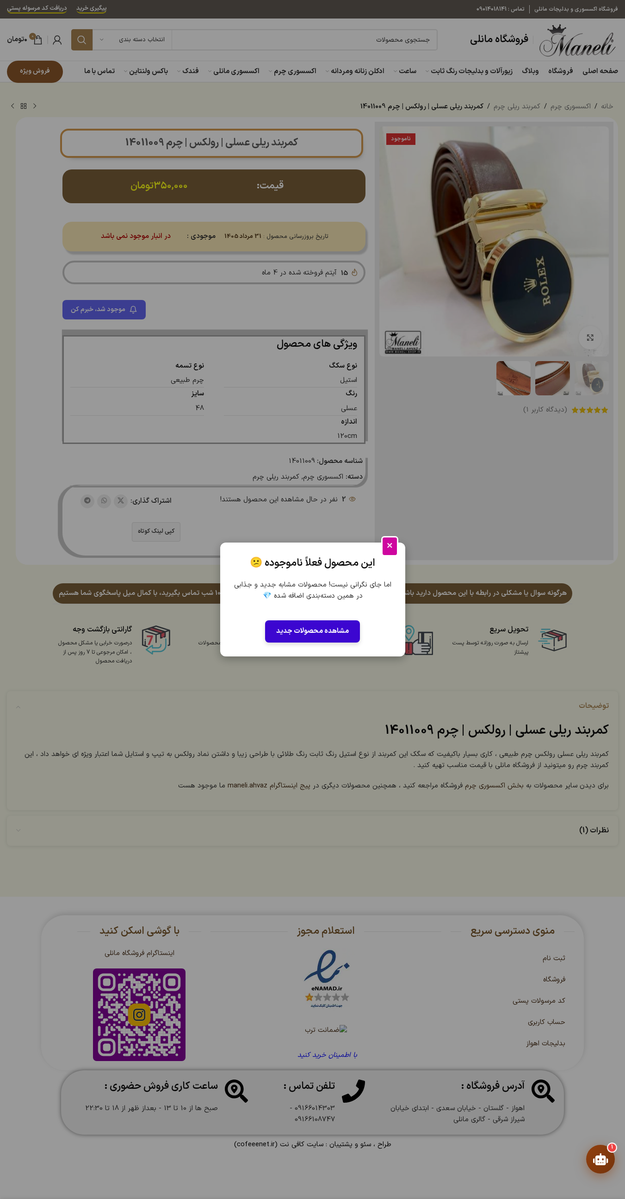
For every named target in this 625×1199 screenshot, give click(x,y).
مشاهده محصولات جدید (312, 631)
